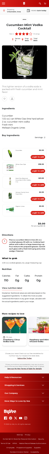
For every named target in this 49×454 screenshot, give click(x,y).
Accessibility (34, 452)
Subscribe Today (24, 358)
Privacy (27, 435)
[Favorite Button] (5, 99)
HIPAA (14, 443)
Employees (10, 448)
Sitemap (20, 435)
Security (41, 439)
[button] (16, 33)
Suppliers (37, 448)
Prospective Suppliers (24, 448)
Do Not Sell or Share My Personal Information (19, 439)
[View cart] (45, 3)
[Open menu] (3, 3)
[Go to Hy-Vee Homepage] (24, 3)
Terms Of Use (5, 443)
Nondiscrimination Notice (19, 452)
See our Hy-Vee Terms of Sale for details (24, 369)
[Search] (40, 3)
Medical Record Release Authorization (32, 443)
